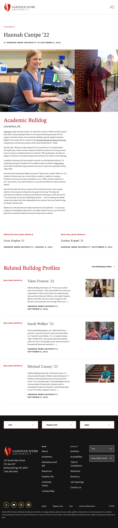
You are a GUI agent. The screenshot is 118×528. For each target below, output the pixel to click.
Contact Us (75, 487)
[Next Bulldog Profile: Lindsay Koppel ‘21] (87, 241)
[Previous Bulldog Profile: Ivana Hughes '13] (30, 241)
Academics (10, 27)
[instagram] (21, 505)
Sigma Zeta (59, 163)
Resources (47, 471)
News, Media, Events (99, 458)
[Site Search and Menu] (112, 7)
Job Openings (77, 481)
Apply (87, 425)
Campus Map (48, 490)
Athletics (74, 451)
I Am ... (93, 449)
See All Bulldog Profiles (102, 266)
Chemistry (8, 131)
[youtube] (14, 505)
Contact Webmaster (87, 506)
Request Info (52, 425)
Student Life (48, 476)
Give (10, 425)
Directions (75, 471)
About (45, 451)
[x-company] (6, 505)
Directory (75, 476)
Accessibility (76, 456)
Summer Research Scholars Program (51, 140)
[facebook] (28, 505)
